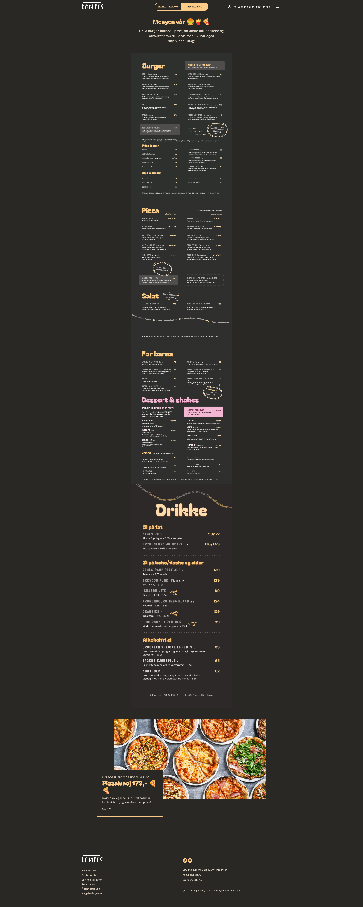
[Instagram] (190, 860)
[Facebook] (185, 860)
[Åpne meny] (277, 7)
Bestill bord (194, 6)
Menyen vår (89, 870)
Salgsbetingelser (92, 893)
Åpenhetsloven (91, 888)
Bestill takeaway (168, 6)
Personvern (89, 884)
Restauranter (90, 875)
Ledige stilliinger (92, 879)
